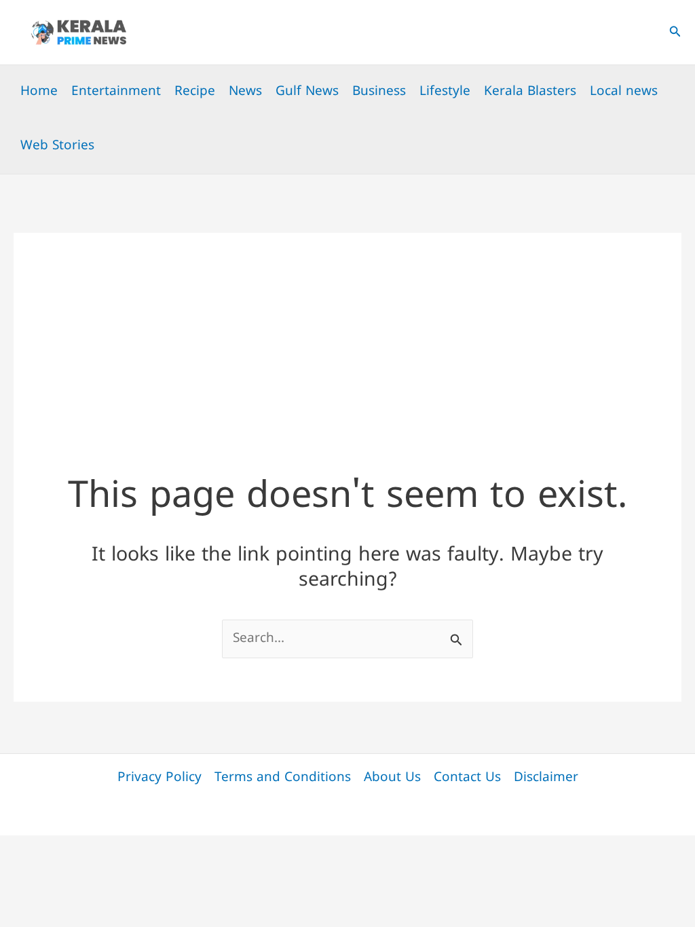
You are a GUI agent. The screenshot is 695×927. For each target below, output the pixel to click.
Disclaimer (546, 778)
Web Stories (57, 146)
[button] (675, 32)
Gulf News (307, 92)
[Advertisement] (347, 328)
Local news (624, 92)
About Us (392, 778)
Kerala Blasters (530, 92)
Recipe (194, 92)
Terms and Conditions (282, 778)
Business (379, 92)
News (245, 92)
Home (39, 92)
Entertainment (116, 92)
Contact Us (467, 778)
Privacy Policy (159, 778)
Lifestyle (444, 92)
